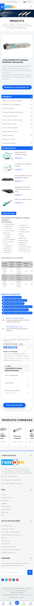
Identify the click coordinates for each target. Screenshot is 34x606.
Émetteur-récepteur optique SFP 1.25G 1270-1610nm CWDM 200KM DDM (10, 437)
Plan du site (23, 595)
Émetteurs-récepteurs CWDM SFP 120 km (18, 313)
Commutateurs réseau (10, 128)
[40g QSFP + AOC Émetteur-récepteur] (7, 167)
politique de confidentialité (10, 595)
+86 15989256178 (12, 476)
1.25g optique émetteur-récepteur (12, 26)
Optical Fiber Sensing (9, 124)
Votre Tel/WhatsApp (11, 375)
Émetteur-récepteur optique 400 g (11, 535)
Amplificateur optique (9, 116)
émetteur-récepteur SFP (12, 297)
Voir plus (18, 158)
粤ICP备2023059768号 (16, 593)
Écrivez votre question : (12, 390)
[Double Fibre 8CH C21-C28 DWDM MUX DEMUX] (7, 179)
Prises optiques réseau (10, 131)
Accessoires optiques (9, 143)
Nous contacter (5, 509)
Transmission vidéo (8, 139)
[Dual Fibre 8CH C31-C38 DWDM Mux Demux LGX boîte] (7, 190)
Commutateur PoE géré (8, 546)
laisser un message (17, 603)
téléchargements (6, 506)
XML (30, 595)
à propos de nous (6, 497)
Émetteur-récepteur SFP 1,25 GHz (15, 300)
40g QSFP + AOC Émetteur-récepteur (23, 165)
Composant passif (8, 108)
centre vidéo (5, 512)
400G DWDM (5, 543)
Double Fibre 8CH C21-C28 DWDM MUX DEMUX (23, 177)
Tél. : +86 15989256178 (10, 1)
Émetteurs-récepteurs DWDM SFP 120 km (18, 306)
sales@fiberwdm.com (15, 483)
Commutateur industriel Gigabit (10, 532)
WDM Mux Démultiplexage (11, 104)
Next (32, 435)
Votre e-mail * (9, 383)
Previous (2, 435)
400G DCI (4, 538)
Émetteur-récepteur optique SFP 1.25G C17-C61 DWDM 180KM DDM (27, 437)
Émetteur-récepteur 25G (8, 552)
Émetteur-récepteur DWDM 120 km (16, 310)
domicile (4, 494)
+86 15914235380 (16, 480)
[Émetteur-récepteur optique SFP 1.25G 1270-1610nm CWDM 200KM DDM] (10, 429)
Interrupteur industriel (7, 529)
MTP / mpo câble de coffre (23, 199)
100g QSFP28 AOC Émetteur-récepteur (21, 153)
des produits (5, 500)
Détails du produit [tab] (9, 213)
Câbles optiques (7, 135)
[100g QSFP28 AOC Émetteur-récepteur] (7, 156)
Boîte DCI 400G (5, 540)
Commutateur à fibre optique (12, 120)
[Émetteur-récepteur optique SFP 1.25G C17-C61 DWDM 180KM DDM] (27, 429)
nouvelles (4, 503)
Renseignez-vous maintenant (15, 87)
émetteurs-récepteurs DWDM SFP (11, 549)
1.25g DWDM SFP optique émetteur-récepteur (13, 369)
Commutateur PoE (6, 526)
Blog (2, 515)
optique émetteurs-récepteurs (19, 24)
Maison (5, 24)
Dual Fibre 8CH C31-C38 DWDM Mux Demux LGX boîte (22, 189)
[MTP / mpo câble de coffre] (7, 203)
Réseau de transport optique (12, 101)
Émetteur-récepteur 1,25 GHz (14, 303)
